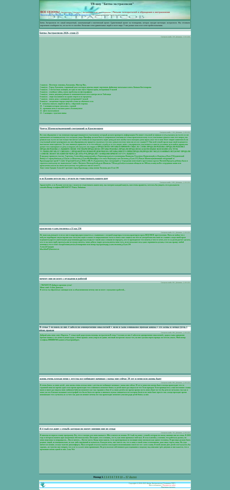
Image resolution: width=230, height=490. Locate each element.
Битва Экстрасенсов (154, 483)
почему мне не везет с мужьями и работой (63, 278)
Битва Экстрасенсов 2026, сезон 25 (59, 33)
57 (127, 477)
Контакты (77, 12)
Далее (133, 477)
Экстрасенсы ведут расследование (97, 12)
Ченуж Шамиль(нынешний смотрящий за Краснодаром (71, 128)
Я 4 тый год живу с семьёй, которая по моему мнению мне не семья (77, 428)
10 (121, 477)
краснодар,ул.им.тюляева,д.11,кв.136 (60, 228)
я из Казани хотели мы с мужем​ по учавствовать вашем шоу (74, 178)
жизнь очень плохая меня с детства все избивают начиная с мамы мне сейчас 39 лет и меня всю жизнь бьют (100, 378)
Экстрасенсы (66, 12)
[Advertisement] (115, 61)
